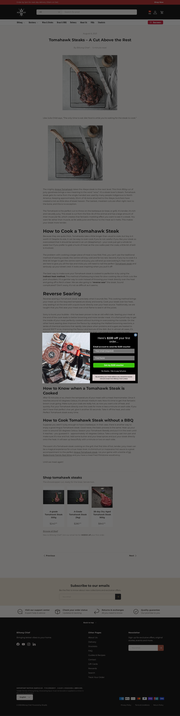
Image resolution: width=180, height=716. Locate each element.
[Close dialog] (135, 335)
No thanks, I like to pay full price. (113, 371)
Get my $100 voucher (114, 365)
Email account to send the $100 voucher (111, 347)
